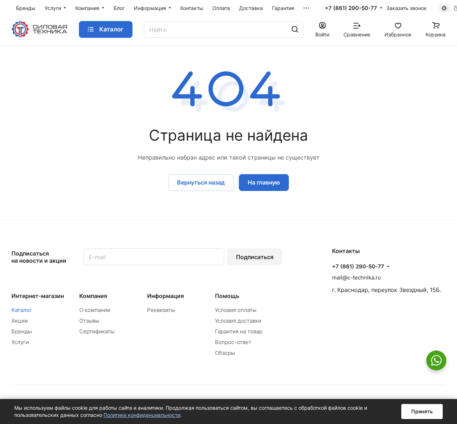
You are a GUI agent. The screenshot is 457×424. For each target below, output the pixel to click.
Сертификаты (96, 331)
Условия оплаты (235, 310)
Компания (93, 295)
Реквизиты (161, 310)
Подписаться (254, 257)
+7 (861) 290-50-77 (351, 8)
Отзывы (89, 320)
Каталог (21, 310)
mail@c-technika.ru (356, 277)
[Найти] (295, 29)
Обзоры (225, 352)
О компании (94, 310)
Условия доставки (238, 320)
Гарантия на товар (238, 331)
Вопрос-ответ (233, 342)
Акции (19, 320)
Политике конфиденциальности (142, 415)
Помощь (227, 295)
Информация (165, 295)
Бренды (21, 331)
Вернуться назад (201, 182)
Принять (422, 411)
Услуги (20, 342)
